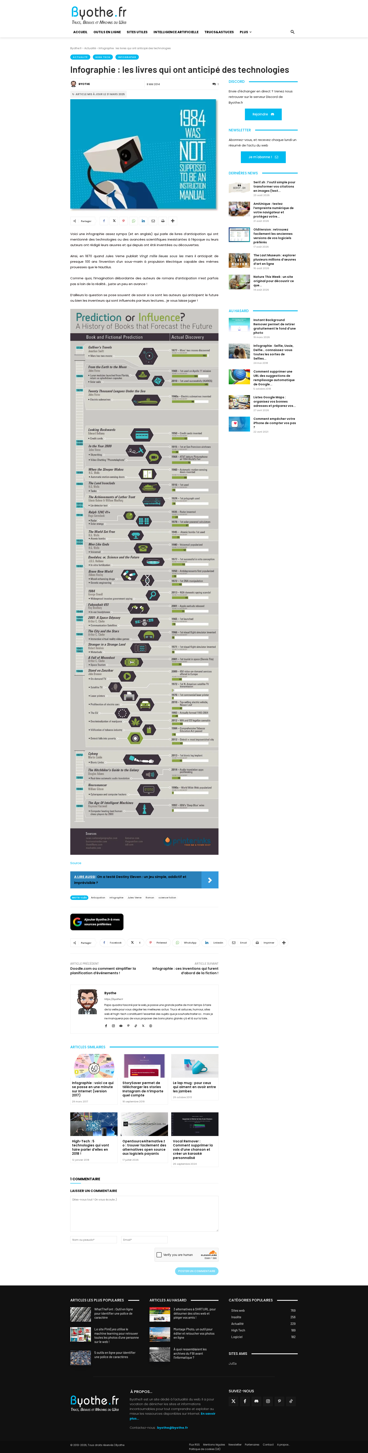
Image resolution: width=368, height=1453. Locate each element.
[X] (113, 221)
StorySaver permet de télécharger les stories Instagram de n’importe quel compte (142, 1089)
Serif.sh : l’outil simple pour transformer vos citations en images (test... (274, 186)
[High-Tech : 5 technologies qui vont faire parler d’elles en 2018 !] (94, 1124)
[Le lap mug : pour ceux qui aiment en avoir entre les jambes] (194, 1066)
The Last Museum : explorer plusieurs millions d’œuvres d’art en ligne (274, 259)
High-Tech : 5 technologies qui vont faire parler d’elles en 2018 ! (90, 1147)
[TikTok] (135, 1025)
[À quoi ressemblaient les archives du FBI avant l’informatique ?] (160, 1354)
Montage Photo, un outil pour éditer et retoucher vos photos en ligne (194, 1333)
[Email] (153, 221)
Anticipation (98, 897)
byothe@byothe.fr (172, 1428)
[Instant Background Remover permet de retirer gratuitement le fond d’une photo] (239, 325)
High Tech (102, 57)
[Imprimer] (162, 221)
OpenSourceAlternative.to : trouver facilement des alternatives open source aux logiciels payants (144, 1147)
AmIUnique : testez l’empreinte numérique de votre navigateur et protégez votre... (273, 210)
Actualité (90, 48)
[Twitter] (233, 1401)
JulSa (233, 1363)
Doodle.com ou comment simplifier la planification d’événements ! (103, 970)
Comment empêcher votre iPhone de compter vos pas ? (274, 423)
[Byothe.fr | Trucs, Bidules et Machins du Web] (106, 15)
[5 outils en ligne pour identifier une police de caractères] (80, 1358)
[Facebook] (104, 221)
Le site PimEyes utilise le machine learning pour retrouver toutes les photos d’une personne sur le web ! (116, 1335)
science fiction (167, 897)
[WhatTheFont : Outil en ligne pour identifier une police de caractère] (80, 1314)
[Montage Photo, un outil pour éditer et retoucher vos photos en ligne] (160, 1334)
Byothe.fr (76, 48)
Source (75, 863)
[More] (172, 221)
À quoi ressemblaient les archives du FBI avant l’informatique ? (190, 1353)
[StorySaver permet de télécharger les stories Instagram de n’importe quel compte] (144, 1066)
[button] (293, 32)
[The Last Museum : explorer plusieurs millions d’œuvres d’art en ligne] (239, 260)
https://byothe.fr (113, 999)
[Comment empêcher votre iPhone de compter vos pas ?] (239, 424)
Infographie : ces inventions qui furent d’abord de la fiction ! (185, 970)
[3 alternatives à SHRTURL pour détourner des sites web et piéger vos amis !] (160, 1314)
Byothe (84, 84)
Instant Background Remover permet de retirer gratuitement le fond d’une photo (274, 326)
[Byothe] (74, 84)
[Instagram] (113, 1025)
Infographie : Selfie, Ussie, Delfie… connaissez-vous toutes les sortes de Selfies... (273, 352)
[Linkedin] (143, 221)
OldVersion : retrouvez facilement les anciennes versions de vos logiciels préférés (273, 235)
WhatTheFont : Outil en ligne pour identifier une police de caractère (113, 1313)
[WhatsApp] (133, 221)
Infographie (127, 57)
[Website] (150, 1025)
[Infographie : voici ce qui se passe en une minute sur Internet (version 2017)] (94, 1066)
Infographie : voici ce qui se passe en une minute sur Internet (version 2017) (93, 1089)
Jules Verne (134, 897)
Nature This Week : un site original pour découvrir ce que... (273, 281)
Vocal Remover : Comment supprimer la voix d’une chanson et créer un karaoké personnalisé (193, 1149)
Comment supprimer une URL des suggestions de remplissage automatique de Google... (274, 377)
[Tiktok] (291, 1401)
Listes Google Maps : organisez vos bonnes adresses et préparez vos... (274, 401)
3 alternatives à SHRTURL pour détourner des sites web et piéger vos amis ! (195, 1313)
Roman (150, 897)
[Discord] (256, 1401)
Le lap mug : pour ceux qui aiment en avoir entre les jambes (194, 1087)
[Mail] (120, 1025)
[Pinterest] (123, 221)
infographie (116, 897)
